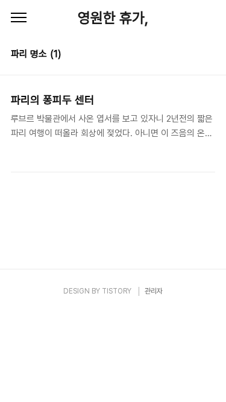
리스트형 (208, 55)
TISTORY (116, 291)
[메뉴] (19, 18)
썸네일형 (191, 55)
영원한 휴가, (113, 18)
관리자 (154, 291)
